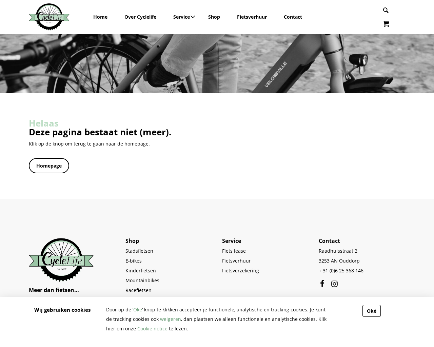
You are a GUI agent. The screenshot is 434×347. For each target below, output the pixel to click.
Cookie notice (152, 328)
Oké (137, 309)
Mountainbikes (142, 280)
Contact (293, 17)
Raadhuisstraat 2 (338, 251)
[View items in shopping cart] (386, 24)
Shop (214, 17)
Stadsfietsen (139, 251)
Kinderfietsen (140, 270)
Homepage (49, 165)
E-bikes (133, 260)
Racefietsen (138, 290)
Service (182, 17)
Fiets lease (234, 251)
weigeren (170, 319)
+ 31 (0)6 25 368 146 (341, 270)
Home (100, 17)
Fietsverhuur (252, 17)
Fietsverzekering (240, 270)
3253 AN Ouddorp (339, 260)
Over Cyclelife (140, 17)
